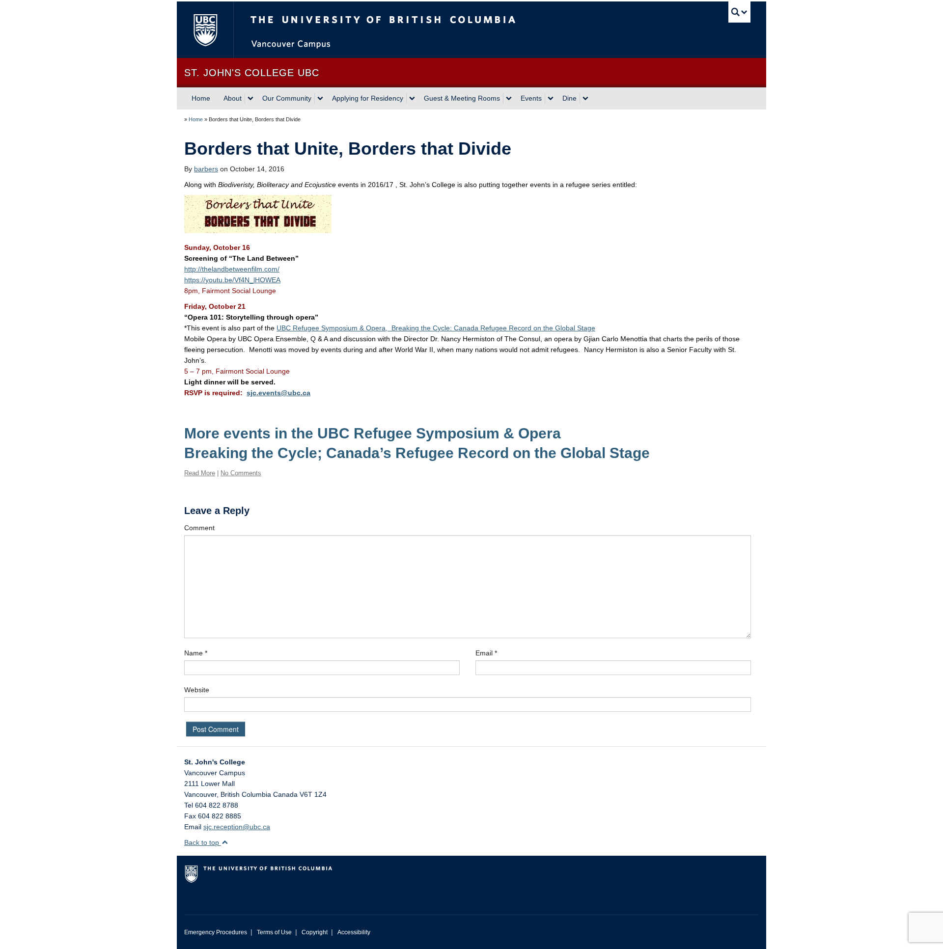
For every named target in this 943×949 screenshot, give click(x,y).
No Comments (241, 473)
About (232, 98)
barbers (206, 169)
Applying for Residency (367, 98)
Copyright (315, 932)
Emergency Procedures (215, 932)
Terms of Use (274, 932)
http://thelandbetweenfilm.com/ (231, 269)
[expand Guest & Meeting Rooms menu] (509, 98)
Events (531, 98)
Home (201, 98)
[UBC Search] (739, 12)
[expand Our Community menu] (320, 98)
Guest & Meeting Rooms (462, 98)
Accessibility (353, 932)
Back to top (202, 842)
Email (486, 653)
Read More (199, 473)
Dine (569, 98)
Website (196, 690)
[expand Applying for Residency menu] (412, 98)
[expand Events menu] (550, 98)
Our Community (286, 98)
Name (195, 653)
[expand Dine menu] (585, 98)
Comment (199, 528)
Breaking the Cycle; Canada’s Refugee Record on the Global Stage (417, 453)
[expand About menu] (250, 98)
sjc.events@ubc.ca (278, 393)
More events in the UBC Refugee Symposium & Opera (372, 433)
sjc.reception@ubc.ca (236, 827)
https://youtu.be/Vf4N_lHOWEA (232, 280)
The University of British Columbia (205, 29)
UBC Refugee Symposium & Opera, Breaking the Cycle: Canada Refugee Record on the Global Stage (436, 328)
